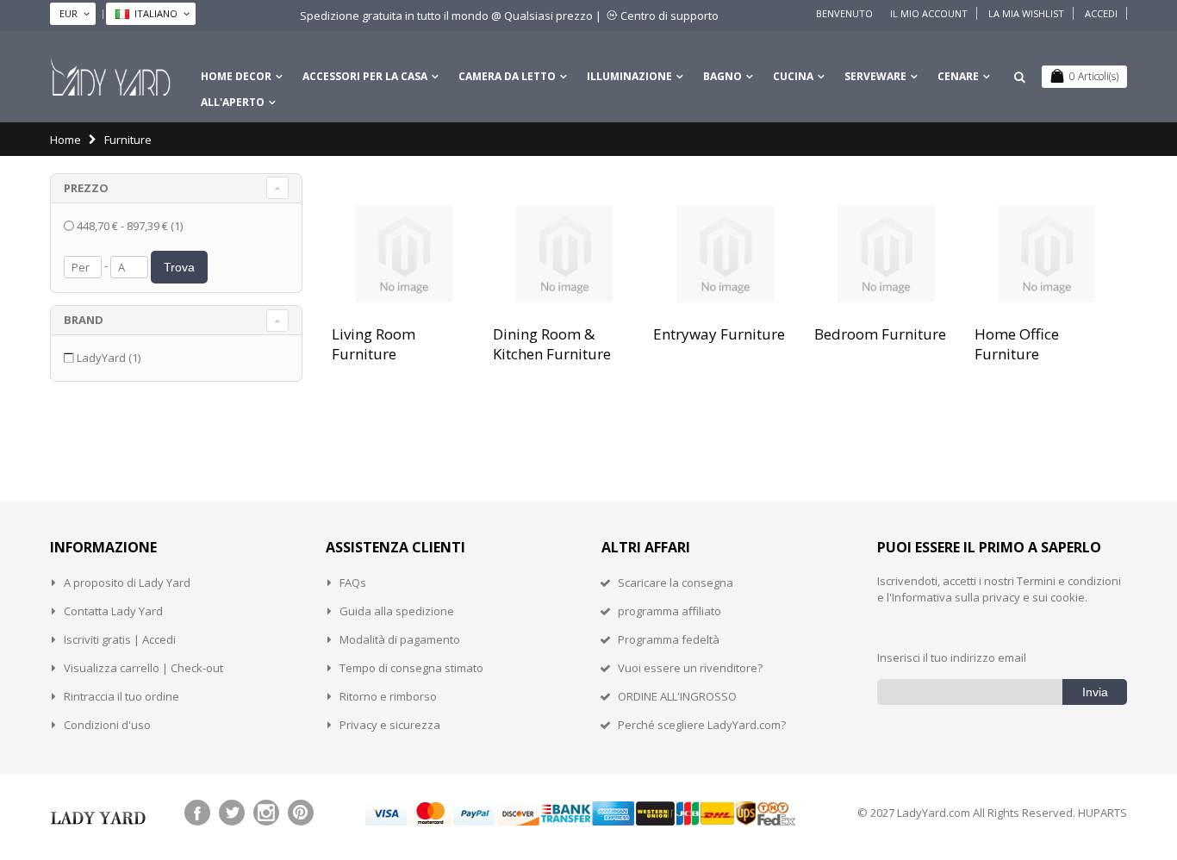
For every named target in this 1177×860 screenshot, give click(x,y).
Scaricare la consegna (675, 582)
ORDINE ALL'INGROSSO (677, 696)
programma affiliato (669, 611)
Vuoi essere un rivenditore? (690, 668)
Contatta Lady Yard (113, 611)
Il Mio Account (929, 13)
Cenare (958, 76)
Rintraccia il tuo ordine (121, 696)
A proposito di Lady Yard (127, 582)
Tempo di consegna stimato (411, 668)
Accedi (1101, 13)
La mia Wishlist (1026, 13)
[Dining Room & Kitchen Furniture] (565, 254)
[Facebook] (197, 813)
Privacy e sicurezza (389, 724)
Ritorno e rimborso (388, 696)
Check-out (197, 668)
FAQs (352, 582)
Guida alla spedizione (396, 611)
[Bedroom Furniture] (886, 254)
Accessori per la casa (364, 76)
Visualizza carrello (111, 668)
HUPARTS (1102, 812)
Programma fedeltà (668, 639)
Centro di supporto (669, 15)
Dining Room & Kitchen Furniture (552, 344)
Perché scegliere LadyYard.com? (702, 724)
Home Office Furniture (1017, 344)
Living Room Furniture (373, 344)
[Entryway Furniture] (725, 254)
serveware (875, 76)
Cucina (793, 76)
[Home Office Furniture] (1046, 254)
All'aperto (233, 102)
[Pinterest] (301, 813)
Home (65, 139)
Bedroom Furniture (880, 334)
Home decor (236, 76)
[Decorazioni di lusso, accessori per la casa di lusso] (110, 76)
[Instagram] (266, 813)
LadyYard (108, 357)
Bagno (722, 76)
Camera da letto (507, 76)
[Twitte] (232, 813)
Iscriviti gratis (97, 639)
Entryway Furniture (719, 334)
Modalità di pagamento (399, 639)
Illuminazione (629, 76)
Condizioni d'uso (107, 724)
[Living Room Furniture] (404, 254)
